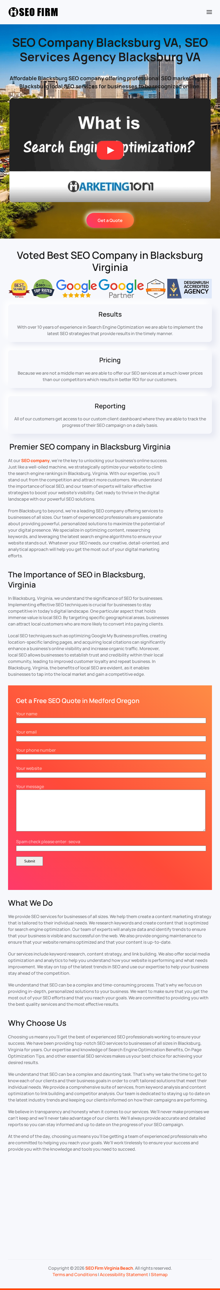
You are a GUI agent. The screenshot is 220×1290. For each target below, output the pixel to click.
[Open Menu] (209, 12)
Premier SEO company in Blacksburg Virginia (89, 446)
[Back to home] (33, 12)
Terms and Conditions (75, 1274)
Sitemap (159, 1274)
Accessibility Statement (124, 1274)
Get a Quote (110, 220)
